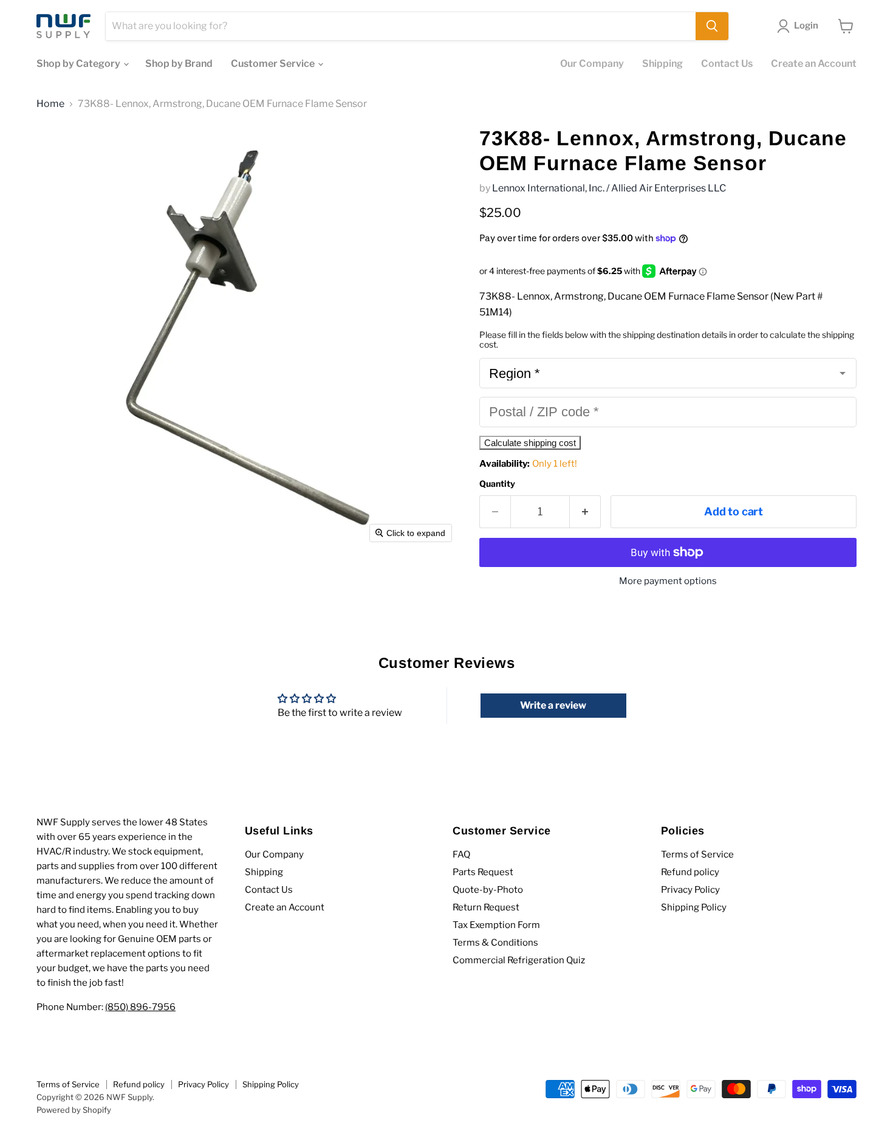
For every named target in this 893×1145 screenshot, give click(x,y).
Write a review (553, 705)
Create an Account (814, 63)
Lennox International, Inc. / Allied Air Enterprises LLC (609, 188)
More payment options (668, 581)
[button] (800, 26)
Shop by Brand (179, 63)
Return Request (486, 907)
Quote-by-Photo (488, 889)
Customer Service (273, 63)
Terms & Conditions (495, 942)
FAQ (461, 854)
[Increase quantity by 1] (585, 512)
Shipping (662, 63)
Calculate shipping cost (530, 443)
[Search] (712, 26)
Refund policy (690, 872)
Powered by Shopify (73, 1110)
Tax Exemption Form (496, 925)
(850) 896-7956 (140, 1007)
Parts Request (483, 872)
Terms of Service (697, 854)
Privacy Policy (690, 889)
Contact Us (727, 63)
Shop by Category (79, 63)
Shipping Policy (694, 907)
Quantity (497, 484)
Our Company (592, 63)
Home (50, 103)
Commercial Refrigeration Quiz (519, 960)
